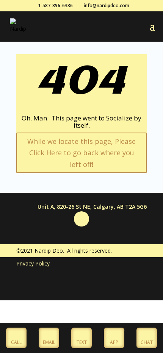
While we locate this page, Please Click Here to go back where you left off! (81, 153)
